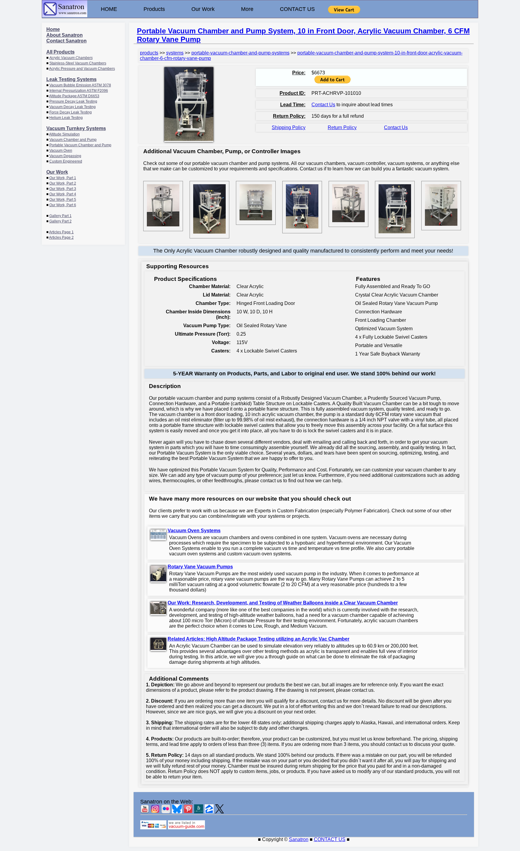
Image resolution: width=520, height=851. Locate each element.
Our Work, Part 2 (62, 183)
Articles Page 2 (61, 237)
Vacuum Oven (60, 150)
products (149, 52)
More (247, 9)
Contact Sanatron (66, 40)
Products (154, 9)
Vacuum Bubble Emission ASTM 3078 (80, 85)
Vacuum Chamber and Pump (73, 140)
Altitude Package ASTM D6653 (74, 96)
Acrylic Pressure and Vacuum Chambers (82, 69)
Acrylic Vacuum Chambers (71, 58)
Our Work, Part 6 (62, 205)
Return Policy (342, 127)
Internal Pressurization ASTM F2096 (78, 91)
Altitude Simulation (64, 134)
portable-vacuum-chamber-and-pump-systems (240, 52)
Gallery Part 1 (60, 216)
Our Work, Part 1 (62, 178)
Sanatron (298, 839)
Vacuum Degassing (65, 156)
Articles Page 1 (61, 232)
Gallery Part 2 (60, 221)
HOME (109, 9)
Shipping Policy (288, 127)
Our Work (203, 9)
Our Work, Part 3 (62, 189)
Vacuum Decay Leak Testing (72, 107)
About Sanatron (64, 35)
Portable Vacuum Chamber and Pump (80, 145)
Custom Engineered (65, 161)
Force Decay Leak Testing (70, 112)
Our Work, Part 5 (62, 199)
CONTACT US (297, 9)
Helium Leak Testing (66, 118)
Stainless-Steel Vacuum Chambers (77, 63)
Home (53, 29)
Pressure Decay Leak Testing (73, 101)
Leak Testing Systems (71, 79)
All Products (60, 51)
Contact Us (323, 104)
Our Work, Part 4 (62, 194)
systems (175, 52)
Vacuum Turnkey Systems (76, 128)
